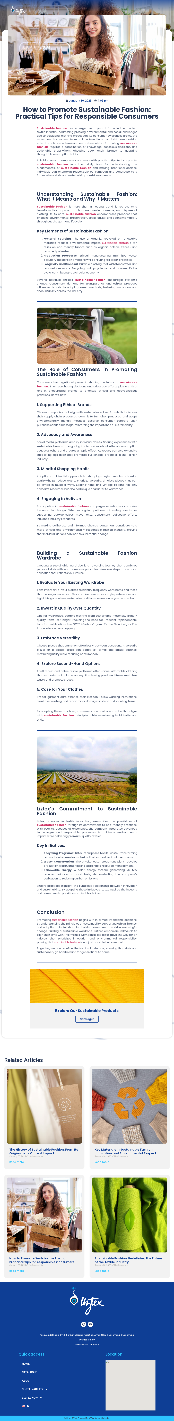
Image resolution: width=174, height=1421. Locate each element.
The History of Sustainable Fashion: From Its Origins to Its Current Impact (43, 1151)
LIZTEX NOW (30, 1397)
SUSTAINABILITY (33, 1389)
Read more (16, 1162)
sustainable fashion (76, 168)
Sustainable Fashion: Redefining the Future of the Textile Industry (128, 1260)
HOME (26, 1363)
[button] (143, 10)
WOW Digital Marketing (99, 1418)
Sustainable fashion (52, 128)
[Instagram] (83, 1324)
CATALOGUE (29, 1372)
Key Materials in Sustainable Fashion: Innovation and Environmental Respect (125, 1151)
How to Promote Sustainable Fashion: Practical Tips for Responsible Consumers (41, 1260)
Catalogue (87, 1019)
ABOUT (26, 1380)
